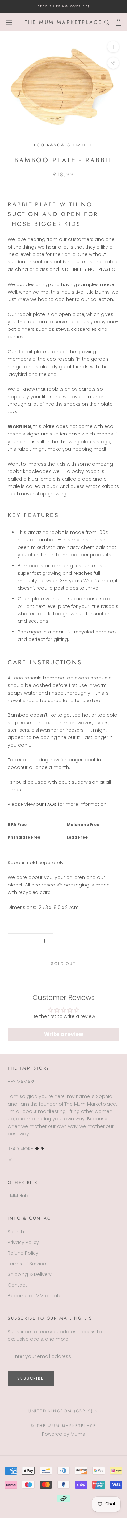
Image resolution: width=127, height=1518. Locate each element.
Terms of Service (27, 1263)
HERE (39, 1148)
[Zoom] (113, 46)
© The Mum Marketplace (63, 1426)
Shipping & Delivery (30, 1274)
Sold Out (63, 964)
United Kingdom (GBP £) (60, 1411)
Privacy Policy (23, 1242)
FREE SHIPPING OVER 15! (64, 6)
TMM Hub (18, 1195)
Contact (17, 1285)
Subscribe (30, 1378)
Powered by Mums (63, 1434)
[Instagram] (10, 1160)
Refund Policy (23, 1253)
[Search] (107, 22)
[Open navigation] (9, 22)
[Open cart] (118, 22)
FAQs (51, 804)
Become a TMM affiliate (35, 1295)
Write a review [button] (63, 1034)
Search (16, 1231)
